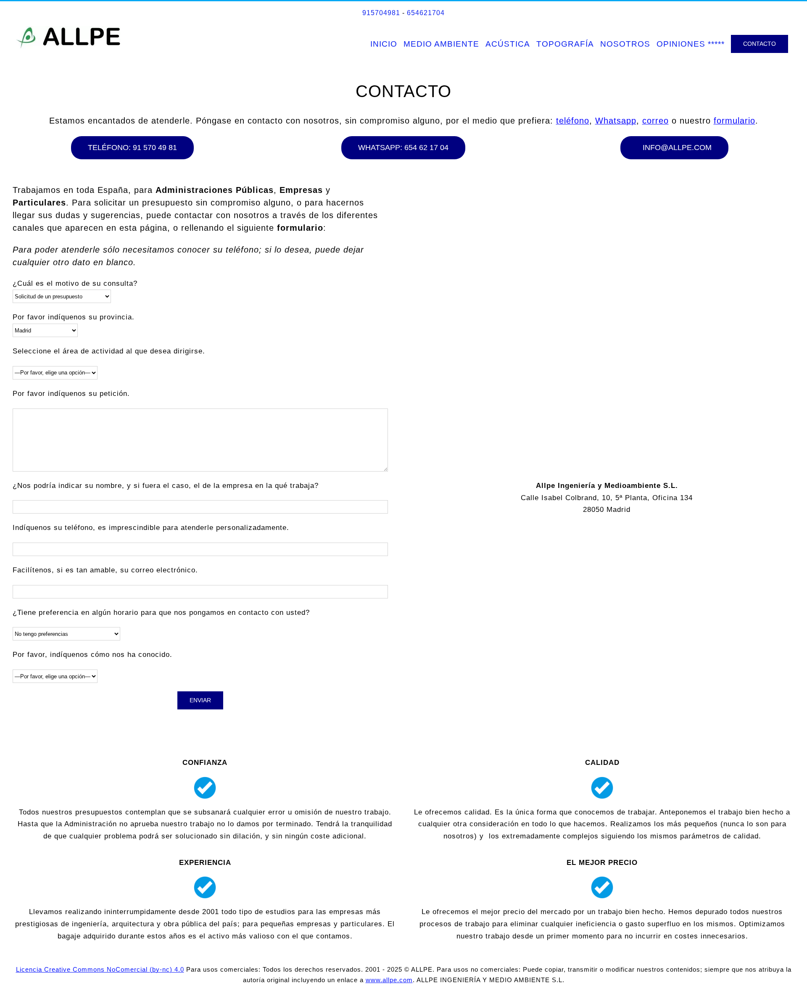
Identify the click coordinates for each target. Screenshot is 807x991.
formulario (734, 120)
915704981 (381, 12)
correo (655, 120)
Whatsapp (615, 120)
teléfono (572, 120)
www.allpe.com (389, 979)
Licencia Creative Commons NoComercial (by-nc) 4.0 (100, 969)
